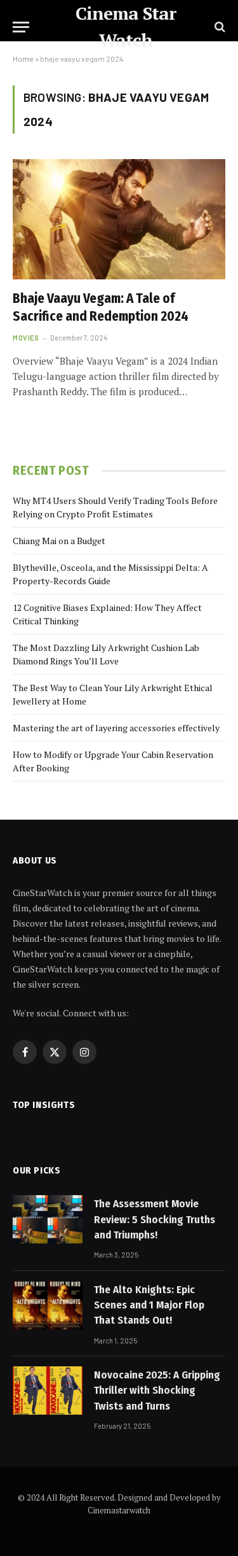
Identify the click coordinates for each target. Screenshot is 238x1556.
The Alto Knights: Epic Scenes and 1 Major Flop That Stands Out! (149, 1305)
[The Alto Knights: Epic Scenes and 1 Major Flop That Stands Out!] (48, 1305)
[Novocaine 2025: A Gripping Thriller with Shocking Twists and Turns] (48, 1390)
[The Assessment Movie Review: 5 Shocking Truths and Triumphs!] (48, 1219)
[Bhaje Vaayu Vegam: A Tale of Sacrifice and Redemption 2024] (119, 219)
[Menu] (21, 27)
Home (23, 58)
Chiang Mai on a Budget (59, 541)
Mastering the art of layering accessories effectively (116, 728)
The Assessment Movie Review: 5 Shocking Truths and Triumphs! (154, 1219)
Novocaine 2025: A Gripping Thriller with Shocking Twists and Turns (157, 1390)
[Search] (218, 27)
